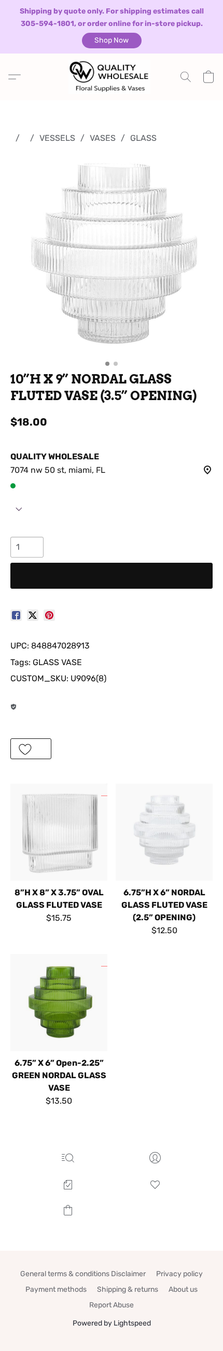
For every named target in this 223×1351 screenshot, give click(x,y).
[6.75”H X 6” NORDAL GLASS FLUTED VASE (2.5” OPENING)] (164, 832)
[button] (112, 40)
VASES (103, 138)
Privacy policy (179, 1273)
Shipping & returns (127, 1289)
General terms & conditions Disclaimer (83, 1273)
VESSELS (57, 138)
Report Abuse (111, 1305)
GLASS (143, 138)
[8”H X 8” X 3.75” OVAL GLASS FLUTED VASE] (58, 832)
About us (183, 1289)
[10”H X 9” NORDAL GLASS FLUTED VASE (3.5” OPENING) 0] (111, 255)
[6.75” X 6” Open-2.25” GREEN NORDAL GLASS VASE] (58, 1002)
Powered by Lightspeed (112, 1323)
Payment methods (56, 1289)
